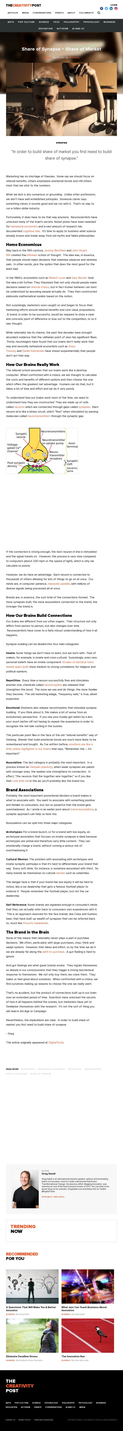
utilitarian (31, 255)
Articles (13, 13)
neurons (19, 407)
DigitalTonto (56, 1042)
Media (25, 13)
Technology (51, 1403)
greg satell (75, 1069)
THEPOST (20, 1386)
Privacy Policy (24, 1420)
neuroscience (93, 1069)
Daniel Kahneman (33, 351)
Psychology (91, 22)
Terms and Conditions (43, 1420)
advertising (28, 1069)
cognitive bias (31, 231)
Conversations (42, 13)
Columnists (86, 13)
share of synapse (40, 1074)
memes (60, 873)
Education (46, 29)
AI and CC (78, 29)
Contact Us (10, 1420)
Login (114, 5)
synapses (84, 407)
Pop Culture (26, 22)
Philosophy (71, 22)
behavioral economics (24, 226)
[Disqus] (61, 1123)
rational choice (40, 287)
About (71, 13)
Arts (11, 22)
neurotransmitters (39, 416)
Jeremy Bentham (55, 250)
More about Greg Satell (53, 1197)
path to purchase (53, 951)
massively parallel (59, 583)
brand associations (82, 809)
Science (44, 22)
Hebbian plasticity (41, 767)
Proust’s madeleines (35, 923)
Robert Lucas (57, 278)
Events (59, 13)
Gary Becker (79, 278)
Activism (62, 29)
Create (37, 1407)
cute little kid (20, 781)
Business (109, 22)
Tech (56, 22)
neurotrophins (53, 685)
